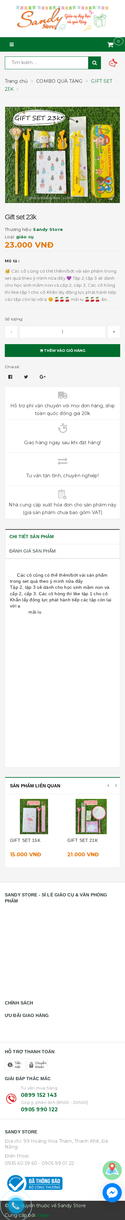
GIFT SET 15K (25, 840)
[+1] (42, 377)
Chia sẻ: (12, 366)
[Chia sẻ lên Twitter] (27, 377)
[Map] (112, 1170)
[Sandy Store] (62, 18)
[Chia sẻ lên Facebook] (11, 377)
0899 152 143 (39, 1095)
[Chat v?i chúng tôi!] (112, 1192)
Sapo (43, 1215)
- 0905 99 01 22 (56, 1163)
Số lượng (13, 319)
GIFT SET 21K (82, 840)
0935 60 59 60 (21, 1163)
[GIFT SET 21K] (91, 816)
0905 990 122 (39, 1109)
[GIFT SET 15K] (33, 816)
